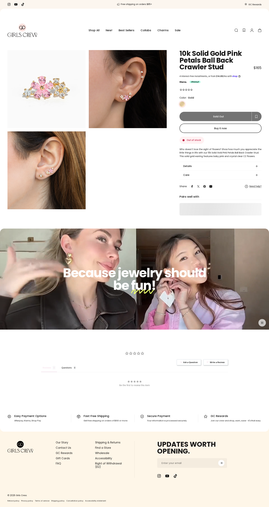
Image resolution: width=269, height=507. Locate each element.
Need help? (255, 186)
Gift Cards (63, 458)
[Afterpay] (195, 82)
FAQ (58, 463)
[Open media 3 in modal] (46, 170)
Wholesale (102, 453)
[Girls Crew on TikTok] (175, 476)
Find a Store (103, 448)
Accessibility (103, 458)
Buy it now (220, 128)
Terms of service (42, 501)
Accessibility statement (95, 501)
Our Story (62, 442)
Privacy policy (27, 501)
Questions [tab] (66, 367)
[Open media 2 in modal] (128, 89)
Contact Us (63, 448)
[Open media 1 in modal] (46, 89)
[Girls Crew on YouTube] (167, 476)
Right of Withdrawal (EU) (108, 465)
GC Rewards (255, 4)
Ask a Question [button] (190, 362)
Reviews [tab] (47, 367)
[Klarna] (183, 82)
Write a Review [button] (217, 362)
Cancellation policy (74, 501)
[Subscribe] (221, 463)
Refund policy (13, 501)
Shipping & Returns (107, 442)
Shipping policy (57, 501)
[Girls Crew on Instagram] (159, 476)
